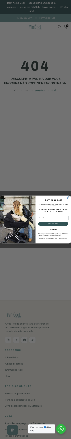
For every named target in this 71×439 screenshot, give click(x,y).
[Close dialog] (68, 198)
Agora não (53, 229)
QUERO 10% (53, 224)
